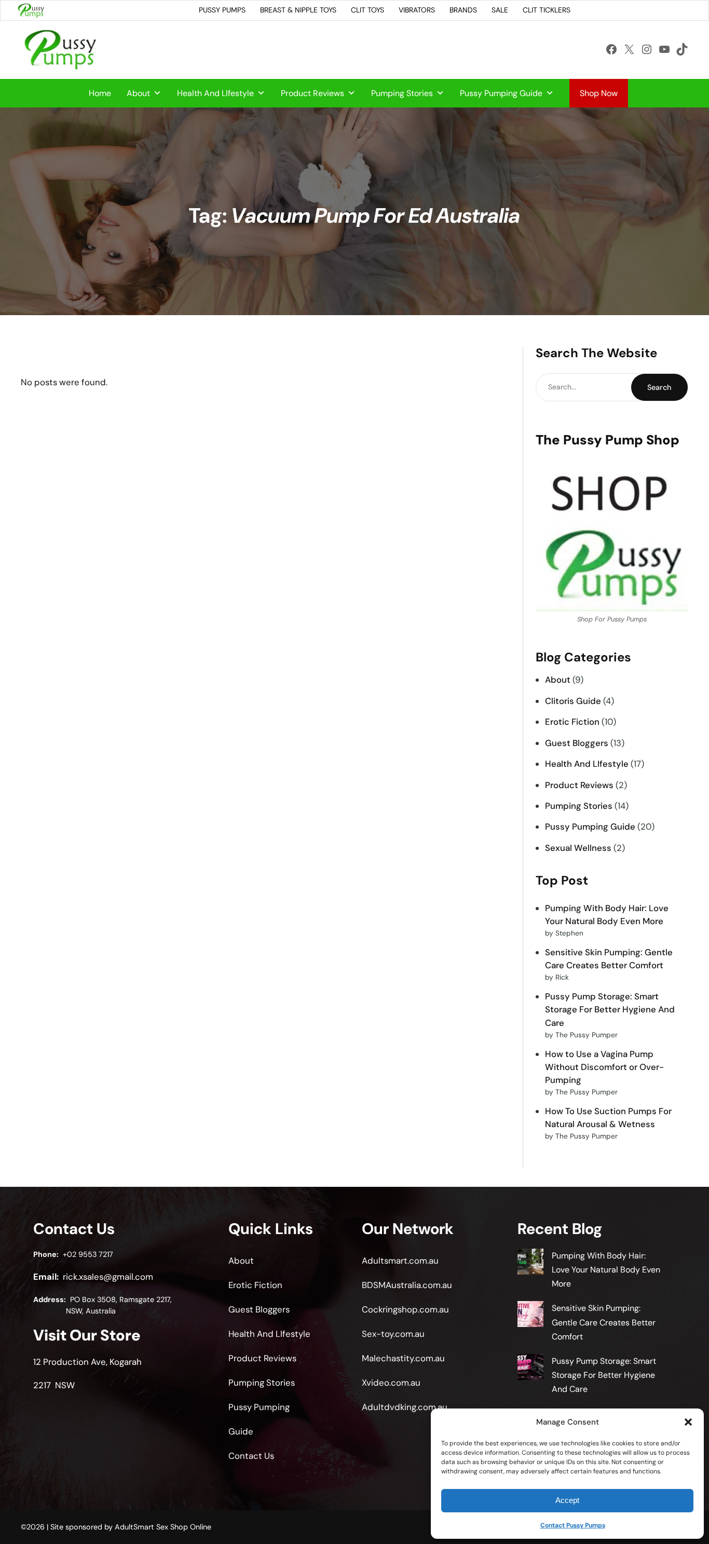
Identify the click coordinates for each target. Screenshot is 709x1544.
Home (100, 93)
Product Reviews (312, 93)
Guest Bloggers (576, 743)
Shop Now (599, 93)
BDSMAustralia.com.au (407, 1285)
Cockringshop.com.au (405, 1309)
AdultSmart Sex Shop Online (163, 1527)
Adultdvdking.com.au (404, 1407)
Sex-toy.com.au (393, 1333)
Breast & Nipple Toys (298, 10)
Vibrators (417, 10)
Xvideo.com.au (391, 1382)
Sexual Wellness (578, 848)
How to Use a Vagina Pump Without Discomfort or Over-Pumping (604, 1067)
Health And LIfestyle (215, 93)
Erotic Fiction (572, 721)
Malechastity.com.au (403, 1358)
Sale (500, 10)
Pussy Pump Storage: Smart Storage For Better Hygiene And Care (610, 1009)
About (138, 93)
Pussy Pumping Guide (501, 93)
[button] (688, 1422)
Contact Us (251, 1455)
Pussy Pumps (222, 10)
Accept (567, 1500)
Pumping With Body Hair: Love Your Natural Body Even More (606, 1269)
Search (659, 387)
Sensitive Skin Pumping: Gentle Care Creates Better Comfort (604, 1322)
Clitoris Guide (573, 701)
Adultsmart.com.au (400, 1260)
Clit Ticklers (546, 10)
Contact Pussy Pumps (572, 1525)
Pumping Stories (402, 93)
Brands (463, 10)
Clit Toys (367, 10)
